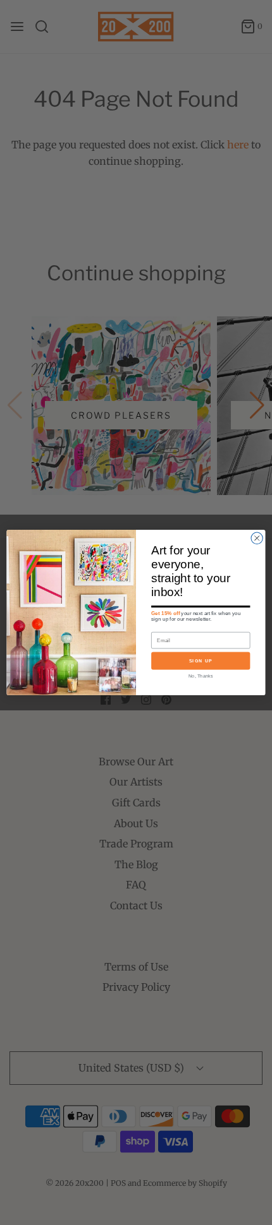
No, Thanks (201, 675)
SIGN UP (201, 660)
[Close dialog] (257, 538)
